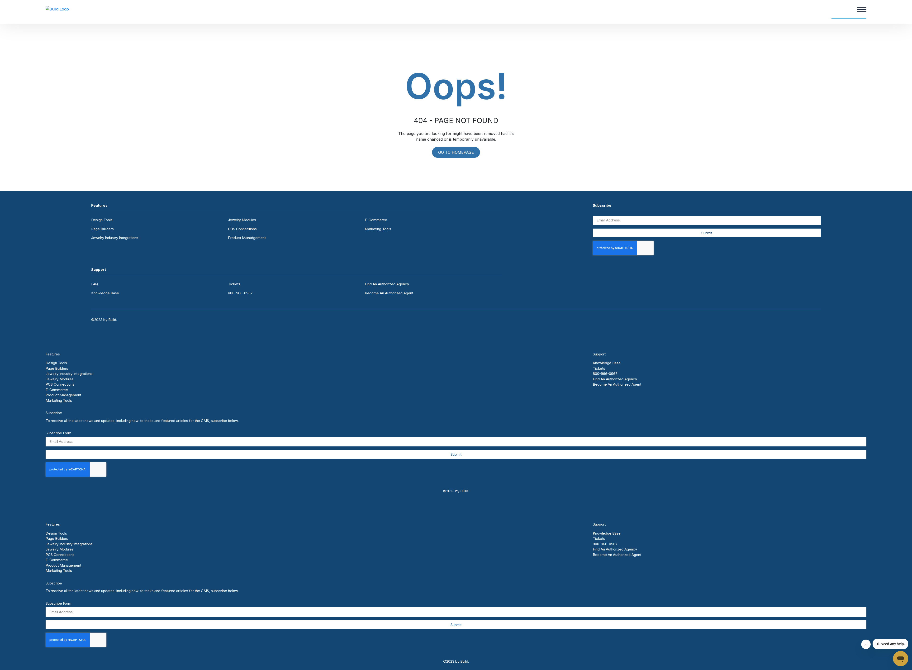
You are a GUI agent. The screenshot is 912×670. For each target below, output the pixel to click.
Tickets (234, 284)
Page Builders (102, 229)
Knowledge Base (105, 293)
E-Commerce (376, 220)
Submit (706, 233)
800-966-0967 (240, 293)
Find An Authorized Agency (387, 284)
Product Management (63, 395)
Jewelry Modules (242, 220)
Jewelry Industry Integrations (114, 237)
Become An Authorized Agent (389, 293)
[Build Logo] (57, 9)
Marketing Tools (378, 229)
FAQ (94, 284)
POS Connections (242, 229)
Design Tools (102, 220)
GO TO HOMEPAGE (456, 152)
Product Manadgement (247, 237)
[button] (861, 9)
